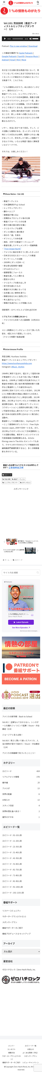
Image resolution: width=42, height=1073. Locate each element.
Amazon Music (32, 56)
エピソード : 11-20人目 (12, 840)
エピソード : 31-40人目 (12, 852)
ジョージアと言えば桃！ (12, 734)
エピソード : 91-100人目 (12, 886)
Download (33, 46)
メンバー (11, 1046)
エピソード (7, 475)
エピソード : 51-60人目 (12, 863)
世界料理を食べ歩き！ (21, 811)
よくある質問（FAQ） (31, 1052)
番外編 (21, 782)
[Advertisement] (21, 512)
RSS (18, 59)
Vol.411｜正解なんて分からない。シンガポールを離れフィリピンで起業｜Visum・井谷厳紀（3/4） (20, 725)
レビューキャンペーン (31, 1062)
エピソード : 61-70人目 (12, 869)
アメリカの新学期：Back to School (17, 716)
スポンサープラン (9, 922)
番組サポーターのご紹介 (12, 927)
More (24, 59)
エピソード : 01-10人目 (12, 835)
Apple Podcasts (25, 52)
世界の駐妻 (21, 794)
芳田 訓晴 (7, 479)
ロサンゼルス (26, 483)
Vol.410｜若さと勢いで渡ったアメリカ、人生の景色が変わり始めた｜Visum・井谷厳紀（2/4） (20, 744)
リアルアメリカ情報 (21, 776)
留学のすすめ (21, 817)
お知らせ (21, 799)
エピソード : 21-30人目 (12, 846)
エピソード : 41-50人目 (12, 858)
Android (5, 59)
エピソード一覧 (30, 1046)
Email (12, 59)
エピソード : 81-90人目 (12, 881)
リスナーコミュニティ (11, 910)
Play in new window (18, 46)
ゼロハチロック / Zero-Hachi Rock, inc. (19, 969)
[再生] (5, 39)
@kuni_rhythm (17, 366)
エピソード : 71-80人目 (12, 875)
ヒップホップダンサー (11, 483)
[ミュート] (30, 39)
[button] (38, 572)
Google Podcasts (9, 56)
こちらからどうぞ (16, 467)
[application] (21, 38)
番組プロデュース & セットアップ (16, 933)
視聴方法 (11, 1052)
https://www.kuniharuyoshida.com (17, 363)
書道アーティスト (19, 479)
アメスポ (21, 788)
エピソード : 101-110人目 (13, 892)
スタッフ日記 (21, 805)
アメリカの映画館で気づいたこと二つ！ (19, 753)
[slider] (35, 38)
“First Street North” (12, 248)
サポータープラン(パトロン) (14, 916)
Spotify (21, 56)
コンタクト (11, 1049)
